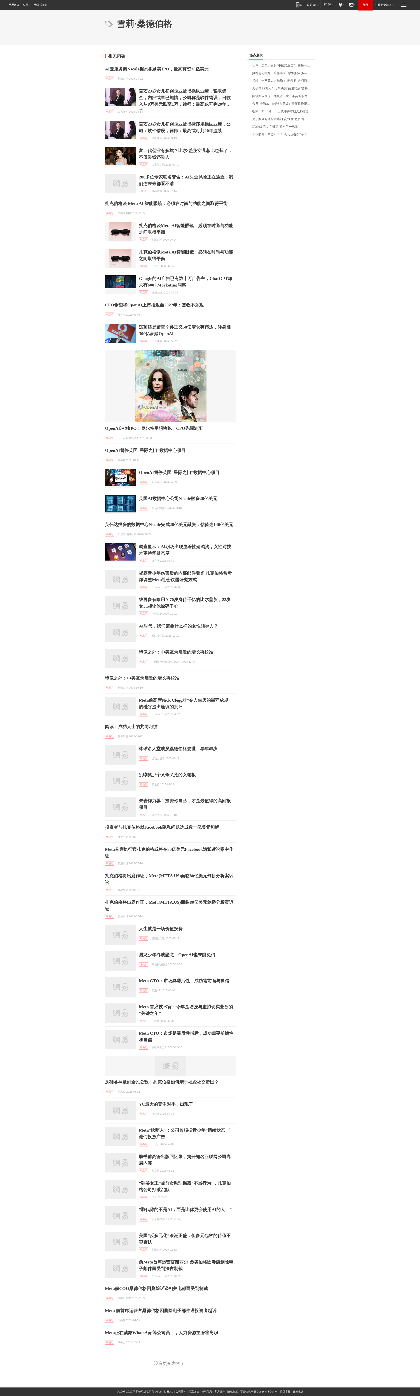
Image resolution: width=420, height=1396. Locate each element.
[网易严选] (328, 4)
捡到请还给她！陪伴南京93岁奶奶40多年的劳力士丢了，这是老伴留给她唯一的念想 (283, 73)
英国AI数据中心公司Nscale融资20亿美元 (178, 498)
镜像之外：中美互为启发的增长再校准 (176, 652)
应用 (25, 4)
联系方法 (194, 1391)
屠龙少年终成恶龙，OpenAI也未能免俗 (177, 954)
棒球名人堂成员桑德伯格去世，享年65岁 (178, 748)
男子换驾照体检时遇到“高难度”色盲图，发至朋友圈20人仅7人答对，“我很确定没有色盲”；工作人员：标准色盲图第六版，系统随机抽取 (283, 119)
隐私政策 (232, 1391)
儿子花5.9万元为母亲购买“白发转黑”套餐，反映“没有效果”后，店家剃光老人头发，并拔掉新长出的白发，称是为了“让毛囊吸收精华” (283, 88)
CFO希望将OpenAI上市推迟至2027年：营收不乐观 (154, 304)
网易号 (110, 78)
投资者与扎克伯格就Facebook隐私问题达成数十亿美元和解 (162, 827)
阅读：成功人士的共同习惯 (131, 726)
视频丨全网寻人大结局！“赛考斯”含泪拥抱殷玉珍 (283, 80)
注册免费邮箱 (383, 4)
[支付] (341, 4)
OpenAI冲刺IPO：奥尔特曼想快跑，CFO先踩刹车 (154, 428)
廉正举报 (285, 1391)
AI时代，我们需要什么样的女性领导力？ (178, 626)
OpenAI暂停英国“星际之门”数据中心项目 (145, 450)
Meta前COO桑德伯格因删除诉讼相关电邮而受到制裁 (156, 1288)
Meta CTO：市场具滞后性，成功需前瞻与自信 (184, 980)
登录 (365, 4)
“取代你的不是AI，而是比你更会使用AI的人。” (185, 1209)
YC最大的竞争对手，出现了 (166, 1104)
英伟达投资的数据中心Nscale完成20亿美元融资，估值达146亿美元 (169, 524)
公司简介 (181, 1391)
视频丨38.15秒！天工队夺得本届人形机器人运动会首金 (283, 111)
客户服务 (219, 1391)
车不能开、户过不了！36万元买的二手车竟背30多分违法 (283, 134)
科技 (143, 191)
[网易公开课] (312, 4)
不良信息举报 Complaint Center (259, 1391)
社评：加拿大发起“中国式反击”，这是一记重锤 (283, 65)
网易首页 (14, 4)
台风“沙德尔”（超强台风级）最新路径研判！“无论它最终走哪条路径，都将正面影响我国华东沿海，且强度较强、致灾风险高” (283, 103)
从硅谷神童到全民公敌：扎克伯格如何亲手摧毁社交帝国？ (162, 1082)
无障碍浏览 (40, 4)
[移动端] (299, 4)
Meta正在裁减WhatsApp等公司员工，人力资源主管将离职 (161, 1332)
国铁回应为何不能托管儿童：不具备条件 (279, 96)
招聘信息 (206, 1391)
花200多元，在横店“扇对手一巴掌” (275, 126)
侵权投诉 (298, 1391)
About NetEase (164, 1391)
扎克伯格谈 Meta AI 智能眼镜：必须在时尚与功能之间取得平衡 (166, 203)
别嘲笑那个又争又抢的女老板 (167, 774)
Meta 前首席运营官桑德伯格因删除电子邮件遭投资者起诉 (161, 1310)
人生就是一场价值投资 (161, 928)
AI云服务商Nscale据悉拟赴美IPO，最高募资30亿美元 (157, 68)
